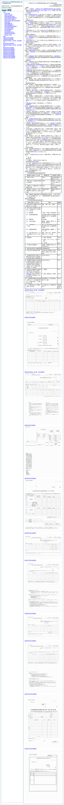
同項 (30, 164)
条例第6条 (31, 21)
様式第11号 (36, 150)
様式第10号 (45, 138)
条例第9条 (31, 106)
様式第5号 (46, 91)
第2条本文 (28, 273)
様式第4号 (56, 56)
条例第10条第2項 (33, 118)
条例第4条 (31, 61)
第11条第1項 (35, 163)
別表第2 (52, 123)
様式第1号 (30, 24)
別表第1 (53, 111)
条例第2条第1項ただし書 (35, 14)
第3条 (35, 44)
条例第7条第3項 (32, 50)
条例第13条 (29, 70)
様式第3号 (32, 51)
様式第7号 (58, 113)
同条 (54, 44)
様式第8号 (30, 120)
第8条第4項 (29, 103)
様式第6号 (28, 108)
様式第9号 (55, 124)
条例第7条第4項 (30, 64)
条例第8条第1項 (40, 64)
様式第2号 (31, 37)
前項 (27, 30)
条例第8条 (31, 56)
